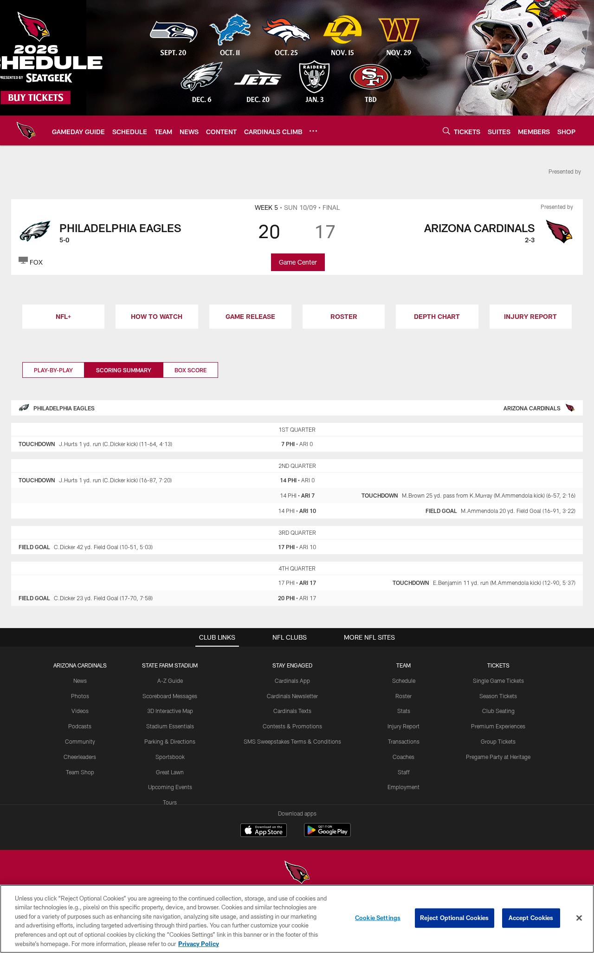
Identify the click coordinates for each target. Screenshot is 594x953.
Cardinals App (292, 680)
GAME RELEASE (250, 316)
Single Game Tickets (498, 680)
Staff (404, 772)
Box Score (190, 370)
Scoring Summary (123, 370)
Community (80, 741)
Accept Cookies (531, 917)
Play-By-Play (53, 370)
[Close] (579, 918)
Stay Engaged (292, 665)
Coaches (403, 756)
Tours (170, 802)
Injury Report (403, 726)
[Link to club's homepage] (26, 130)
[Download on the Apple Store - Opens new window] (263, 831)
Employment (403, 787)
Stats (403, 710)
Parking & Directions (169, 741)
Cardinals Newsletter (292, 696)
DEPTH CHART (437, 316)
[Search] (446, 130)
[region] (297, 919)
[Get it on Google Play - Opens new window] (327, 834)
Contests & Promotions (292, 726)
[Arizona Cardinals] (297, 873)
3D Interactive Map (170, 710)
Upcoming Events (170, 787)
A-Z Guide (170, 680)
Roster (403, 696)
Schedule (403, 680)
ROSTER (343, 316)
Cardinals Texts (292, 710)
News (80, 680)
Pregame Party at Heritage (498, 756)
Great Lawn (170, 772)
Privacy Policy (198, 943)
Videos (80, 710)
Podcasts (79, 726)
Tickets (498, 665)
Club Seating (498, 710)
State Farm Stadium (170, 665)
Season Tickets (498, 696)
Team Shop (80, 772)
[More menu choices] (313, 131)
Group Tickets (498, 741)
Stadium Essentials (170, 726)
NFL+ (63, 316)
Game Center (298, 262)
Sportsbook (170, 756)
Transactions (404, 741)
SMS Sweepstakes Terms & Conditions (292, 741)
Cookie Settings (377, 917)
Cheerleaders (80, 756)
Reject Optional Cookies (454, 917)
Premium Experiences (498, 726)
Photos (80, 696)
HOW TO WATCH (156, 316)
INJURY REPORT (530, 316)
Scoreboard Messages (169, 696)
